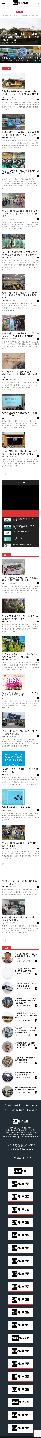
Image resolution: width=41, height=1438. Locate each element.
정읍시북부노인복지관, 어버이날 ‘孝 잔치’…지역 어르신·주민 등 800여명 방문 (19, 295)
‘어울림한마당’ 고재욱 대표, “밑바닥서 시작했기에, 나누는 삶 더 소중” (26, 956)
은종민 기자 (5, 257)
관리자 (4, 774)
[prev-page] (3, 474)
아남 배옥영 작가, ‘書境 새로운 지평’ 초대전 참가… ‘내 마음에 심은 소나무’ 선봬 (20, 374)
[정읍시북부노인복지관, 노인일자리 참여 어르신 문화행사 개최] (20, 160)
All (7, 943)
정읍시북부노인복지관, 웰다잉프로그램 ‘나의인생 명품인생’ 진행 (20, 579)
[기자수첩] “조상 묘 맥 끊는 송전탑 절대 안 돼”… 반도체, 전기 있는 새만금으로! (26, 1000)
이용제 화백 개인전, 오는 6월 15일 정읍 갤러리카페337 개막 (20, 617)
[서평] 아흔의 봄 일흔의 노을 (16, 807)
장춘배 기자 (5, 138)
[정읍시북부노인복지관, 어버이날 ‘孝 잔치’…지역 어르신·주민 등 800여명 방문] (20, 282)
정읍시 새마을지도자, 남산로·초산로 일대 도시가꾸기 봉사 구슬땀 (19, 655)
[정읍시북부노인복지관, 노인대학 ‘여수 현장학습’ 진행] (20, 720)
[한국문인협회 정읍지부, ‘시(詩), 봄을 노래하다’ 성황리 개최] (20, 832)
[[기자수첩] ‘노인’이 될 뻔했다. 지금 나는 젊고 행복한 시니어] (7, 1046)
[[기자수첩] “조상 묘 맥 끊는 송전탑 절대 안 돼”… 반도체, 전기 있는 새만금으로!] (7, 1002)
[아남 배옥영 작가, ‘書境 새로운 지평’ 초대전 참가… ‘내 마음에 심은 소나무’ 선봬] (20, 361)
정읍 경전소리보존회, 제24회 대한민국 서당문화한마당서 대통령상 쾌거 (20, 253)
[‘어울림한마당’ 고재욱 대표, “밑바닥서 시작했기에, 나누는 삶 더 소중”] (7, 957)
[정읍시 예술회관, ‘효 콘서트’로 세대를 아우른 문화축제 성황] (20, 682)
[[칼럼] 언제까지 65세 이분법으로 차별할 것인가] (7, 1061)
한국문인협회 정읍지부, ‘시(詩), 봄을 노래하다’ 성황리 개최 (19, 844)
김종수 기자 (26, 1092)
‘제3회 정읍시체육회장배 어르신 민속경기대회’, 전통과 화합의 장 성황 (20, 452)
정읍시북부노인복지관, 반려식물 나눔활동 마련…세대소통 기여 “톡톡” (20, 334)
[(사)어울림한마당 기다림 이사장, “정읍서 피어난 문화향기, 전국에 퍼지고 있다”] (7, 1032)
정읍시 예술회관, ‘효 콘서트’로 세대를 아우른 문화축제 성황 (20, 693)
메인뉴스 (4, 31)
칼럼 (20, 943)
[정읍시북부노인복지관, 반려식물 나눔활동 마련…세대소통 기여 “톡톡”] (20, 323)
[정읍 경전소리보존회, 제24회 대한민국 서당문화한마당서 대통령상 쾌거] (20, 241)
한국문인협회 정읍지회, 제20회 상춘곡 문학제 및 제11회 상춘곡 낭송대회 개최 (20, 214)
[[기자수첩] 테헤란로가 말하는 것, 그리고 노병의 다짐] (7, 972)
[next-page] (6, 474)
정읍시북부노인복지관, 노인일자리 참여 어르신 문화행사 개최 (20, 171)
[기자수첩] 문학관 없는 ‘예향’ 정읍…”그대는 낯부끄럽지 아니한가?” (26, 1015)
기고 (25, 943)
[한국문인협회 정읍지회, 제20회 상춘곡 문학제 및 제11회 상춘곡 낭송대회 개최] (20, 200)
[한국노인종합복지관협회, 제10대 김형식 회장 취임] (20, 402)
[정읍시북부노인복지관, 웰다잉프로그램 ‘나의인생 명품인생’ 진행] (20, 567)
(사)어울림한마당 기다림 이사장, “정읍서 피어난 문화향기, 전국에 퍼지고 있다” (25, 1030)
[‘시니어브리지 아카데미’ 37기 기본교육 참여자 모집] (20, 758)
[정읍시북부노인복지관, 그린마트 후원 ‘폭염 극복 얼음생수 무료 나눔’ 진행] (16, 54)
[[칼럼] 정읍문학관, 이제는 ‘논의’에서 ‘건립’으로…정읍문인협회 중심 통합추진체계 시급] (20, 31)
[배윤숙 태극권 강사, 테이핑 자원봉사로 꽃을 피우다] (7, 1076)
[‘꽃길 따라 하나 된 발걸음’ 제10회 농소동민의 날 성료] (20, 871)
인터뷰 (13, 943)
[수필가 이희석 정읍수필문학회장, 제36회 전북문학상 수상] (7, 1091)
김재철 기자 (5, 219)
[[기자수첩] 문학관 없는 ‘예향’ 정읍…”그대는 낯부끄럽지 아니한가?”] (7, 1017)
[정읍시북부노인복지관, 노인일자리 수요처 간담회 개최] (20, 907)
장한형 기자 (5, 418)
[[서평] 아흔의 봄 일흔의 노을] (20, 797)
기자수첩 (33, 943)
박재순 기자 (5, 99)
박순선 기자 (5, 583)
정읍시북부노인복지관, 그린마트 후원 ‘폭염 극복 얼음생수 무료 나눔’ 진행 (20, 133)
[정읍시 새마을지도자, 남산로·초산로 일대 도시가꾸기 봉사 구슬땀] (20, 644)
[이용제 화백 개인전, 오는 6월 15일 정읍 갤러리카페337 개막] (20, 605)
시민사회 (18, 961)
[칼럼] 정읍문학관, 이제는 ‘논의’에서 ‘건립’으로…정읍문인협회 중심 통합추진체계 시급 (20, 94)
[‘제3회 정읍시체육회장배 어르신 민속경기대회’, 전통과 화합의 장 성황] (20, 440)
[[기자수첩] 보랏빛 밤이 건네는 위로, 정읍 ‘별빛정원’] (7, 987)
